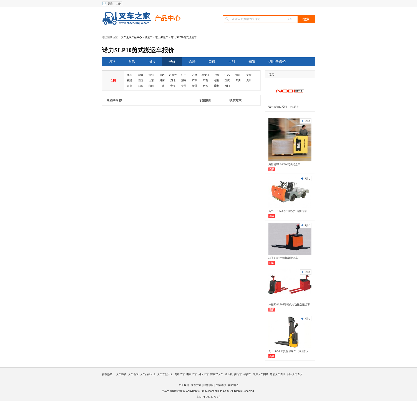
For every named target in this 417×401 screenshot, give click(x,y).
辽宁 (183, 74)
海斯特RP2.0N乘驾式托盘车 (284, 164)
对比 (307, 121)
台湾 (205, 85)
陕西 (151, 85)
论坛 (192, 61)
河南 (162, 80)
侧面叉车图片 (295, 374)
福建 (129, 80)
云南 (129, 85)
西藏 (140, 85)
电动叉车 (191, 374)
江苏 (227, 74)
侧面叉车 (203, 374)
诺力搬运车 (161, 37)
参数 (132, 61)
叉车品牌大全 (148, 374)
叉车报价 (121, 374)
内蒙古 (173, 74)
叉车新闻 (133, 374)
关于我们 (184, 385)
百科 (231, 61)
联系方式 (196, 385)
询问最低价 (277, 61)
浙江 (238, 74)
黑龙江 (205, 74)
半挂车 (247, 374)
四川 (238, 80)
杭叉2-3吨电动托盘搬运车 (283, 257)
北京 (129, 74)
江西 (140, 80)
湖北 (172, 80)
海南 (216, 80)
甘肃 (162, 85)
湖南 (183, 80)
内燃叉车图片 (260, 374)
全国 (113, 80)
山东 (151, 80)
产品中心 (168, 18)
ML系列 (294, 106)
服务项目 (208, 385)
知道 (251, 61)
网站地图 (233, 385)
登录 (110, 3)
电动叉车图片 (278, 374)
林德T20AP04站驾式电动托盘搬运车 (289, 304)
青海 (172, 85)
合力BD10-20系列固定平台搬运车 (287, 211)
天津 (140, 74)
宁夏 (183, 85)
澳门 (227, 85)
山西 (162, 74)
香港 (216, 85)
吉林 (194, 74)
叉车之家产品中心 (131, 37)
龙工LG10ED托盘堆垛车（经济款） (288, 351)
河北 (151, 74)
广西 (205, 80)
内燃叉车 (179, 374)
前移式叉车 (216, 374)
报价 (172, 61)
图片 (152, 61)
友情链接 (221, 385)
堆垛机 (229, 374)
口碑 (211, 61)
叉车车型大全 (165, 374)
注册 (118, 3)
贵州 (249, 80)
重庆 (227, 80)
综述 (112, 61)
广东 (194, 80)
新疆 (194, 85)
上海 (216, 74)
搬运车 (148, 37)
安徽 (249, 74)
